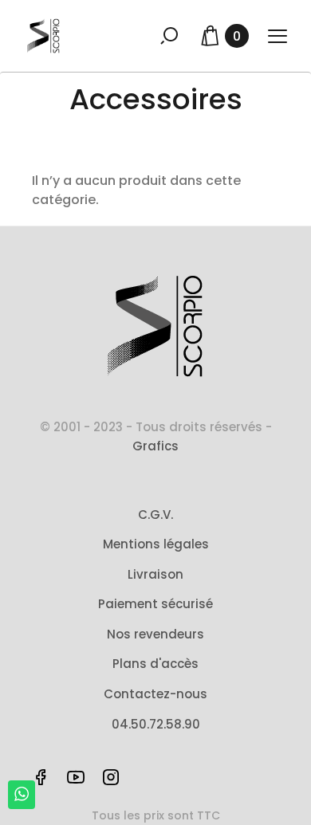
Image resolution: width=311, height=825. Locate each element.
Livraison (155, 574)
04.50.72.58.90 (156, 724)
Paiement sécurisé (155, 603)
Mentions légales (156, 544)
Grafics (155, 446)
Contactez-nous (155, 694)
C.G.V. (155, 514)
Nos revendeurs (155, 634)
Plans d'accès (155, 663)
